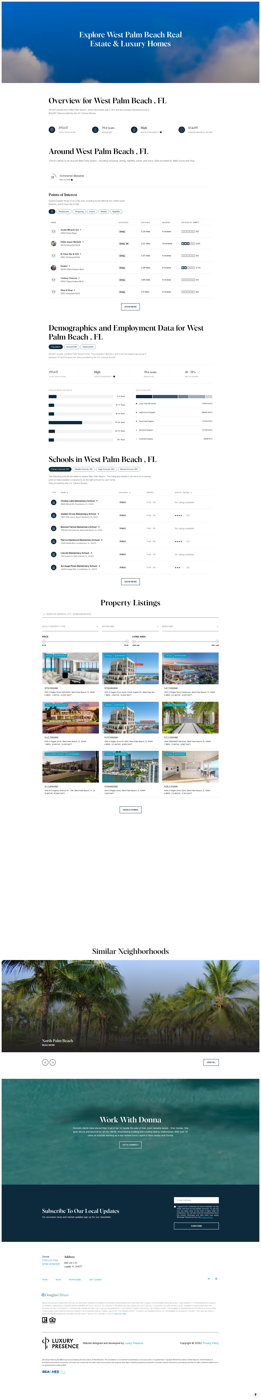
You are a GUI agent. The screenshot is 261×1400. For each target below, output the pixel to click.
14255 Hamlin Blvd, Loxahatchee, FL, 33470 (78, 543)
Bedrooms (167, 626)
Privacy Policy (207, 1217)
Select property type (53, 626)
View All (211, 1062)
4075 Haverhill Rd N (70, 245)
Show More (130, 582)
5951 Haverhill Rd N (70, 293)
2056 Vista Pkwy (69, 233)
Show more (130, 307)
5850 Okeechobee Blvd (72, 281)
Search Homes (130, 810)
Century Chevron (69, 278)
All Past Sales (75, 1279)
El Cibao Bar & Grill (70, 254)
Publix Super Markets (71, 242)
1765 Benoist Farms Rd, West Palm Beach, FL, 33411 (81, 530)
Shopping (80, 211)
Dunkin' (64, 266)
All (53, 211)
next (52, 1062)
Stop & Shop (67, 290)
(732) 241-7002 (50, 1260)
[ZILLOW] (216, 1278)
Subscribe (196, 1226)
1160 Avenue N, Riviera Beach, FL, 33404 (77, 556)
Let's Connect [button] (131, 1145)
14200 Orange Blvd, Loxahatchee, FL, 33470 (79, 569)
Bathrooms (108, 626)
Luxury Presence (134, 1343)
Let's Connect (95, 1279)
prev (45, 1062)
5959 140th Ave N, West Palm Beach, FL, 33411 (79, 517)
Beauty (105, 211)
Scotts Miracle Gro (70, 230)
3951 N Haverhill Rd (70, 257)
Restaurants (65, 211)
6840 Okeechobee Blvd (72, 269)
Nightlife (117, 211)
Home (44, 1279)
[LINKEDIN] (209, 1278)
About (58, 1279)
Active (93, 211)
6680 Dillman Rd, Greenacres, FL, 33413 (77, 504)
